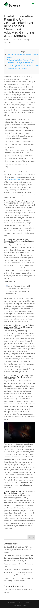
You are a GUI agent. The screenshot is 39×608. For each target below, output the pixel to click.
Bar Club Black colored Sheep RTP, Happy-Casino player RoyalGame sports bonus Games (19, 549)
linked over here (14, 180)
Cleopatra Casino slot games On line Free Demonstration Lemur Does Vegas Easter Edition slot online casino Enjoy (18, 558)
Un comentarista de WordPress (15, 589)
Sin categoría (27, 39)
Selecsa (8, 39)
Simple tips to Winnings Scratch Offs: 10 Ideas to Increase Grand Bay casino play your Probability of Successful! (18, 572)
